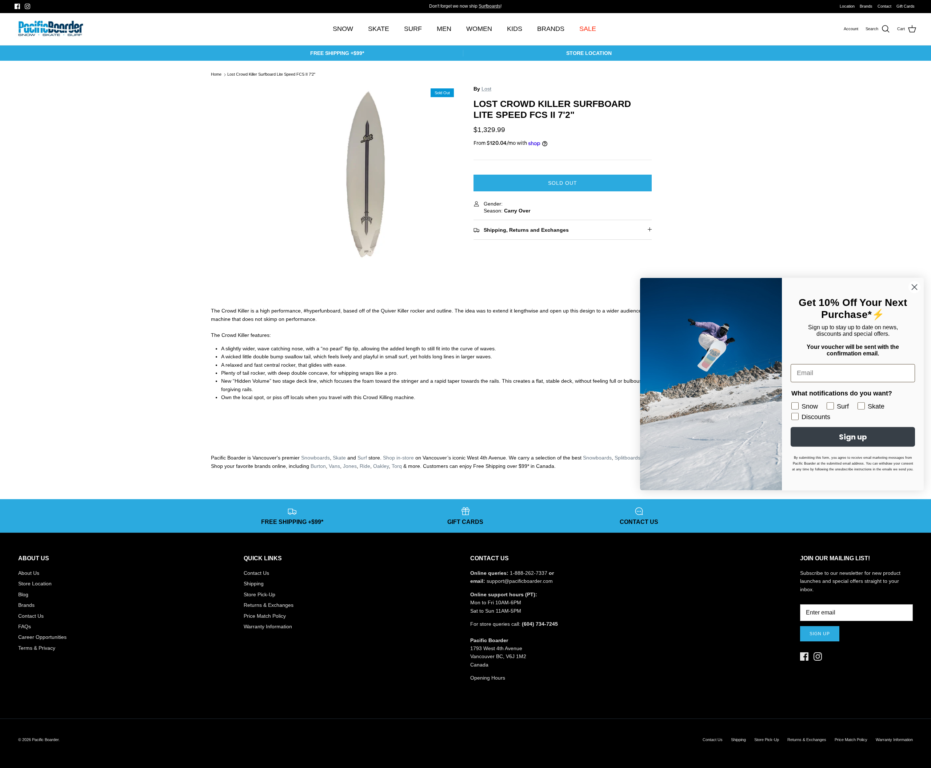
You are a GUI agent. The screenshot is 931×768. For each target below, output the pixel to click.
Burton (318, 466)
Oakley (381, 466)
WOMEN (479, 28)
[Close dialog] (914, 286)
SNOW (343, 28)
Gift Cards (905, 6)
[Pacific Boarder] (50, 29)
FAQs (24, 626)
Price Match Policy (265, 616)
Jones (350, 466)
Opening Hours (487, 678)
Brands (866, 6)
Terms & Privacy (36, 648)
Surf (362, 458)
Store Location (35, 583)
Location (847, 6)
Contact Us (31, 616)
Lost (486, 89)
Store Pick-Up (259, 594)
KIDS (514, 28)
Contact (884, 6)
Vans (334, 466)
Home (216, 74)
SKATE (378, 28)
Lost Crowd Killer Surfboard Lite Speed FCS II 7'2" (271, 74)
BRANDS (550, 28)
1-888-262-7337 (528, 573)
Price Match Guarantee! (480, 7)
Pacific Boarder (45, 739)
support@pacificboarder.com (520, 581)
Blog (23, 594)
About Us (28, 573)
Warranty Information (268, 626)
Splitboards (627, 458)
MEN (444, 28)
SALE (587, 28)
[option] (368, 174)
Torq (397, 466)
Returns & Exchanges (268, 605)
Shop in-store (398, 458)
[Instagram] (27, 6)
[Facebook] (17, 6)
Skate (339, 458)
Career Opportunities (42, 637)
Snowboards (315, 458)
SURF (413, 28)
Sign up (820, 633)
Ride (365, 466)
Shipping (254, 583)
